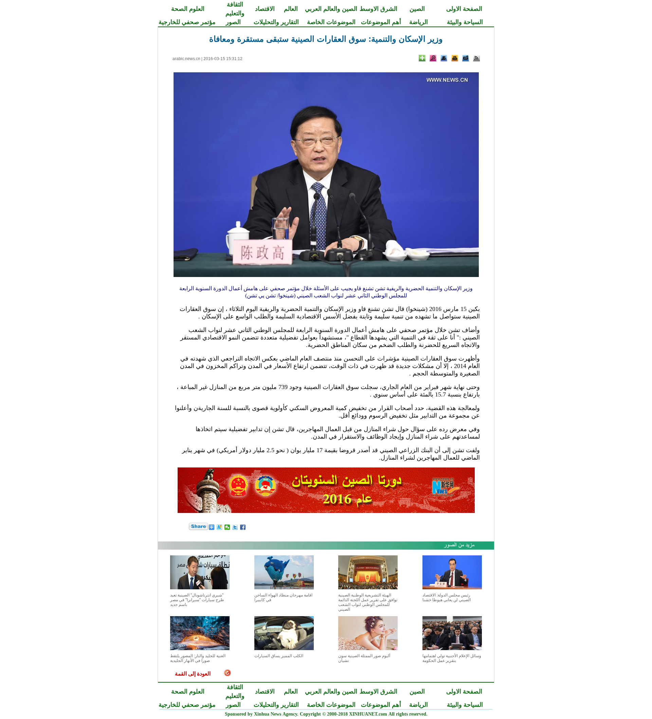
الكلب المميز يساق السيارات (278, 655)
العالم (291, 8)
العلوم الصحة (187, 8)
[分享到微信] (227, 527)
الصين (417, 8)
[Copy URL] (443, 58)
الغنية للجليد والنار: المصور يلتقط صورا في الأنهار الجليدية (197, 658)
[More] (422, 58)
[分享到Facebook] (243, 527)
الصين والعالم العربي (331, 8)
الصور (233, 22)
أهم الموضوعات (381, 22)
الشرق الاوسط (378, 8)
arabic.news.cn (186, 58)
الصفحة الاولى (464, 8)
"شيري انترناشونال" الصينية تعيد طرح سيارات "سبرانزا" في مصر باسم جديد (197, 600)
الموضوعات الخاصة (331, 22)
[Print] (454, 58)
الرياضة (418, 22)
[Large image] (433, 58)
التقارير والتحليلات (276, 22)
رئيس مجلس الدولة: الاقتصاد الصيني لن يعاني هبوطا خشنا (446, 597)
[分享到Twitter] (235, 527)
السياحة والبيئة (465, 22)
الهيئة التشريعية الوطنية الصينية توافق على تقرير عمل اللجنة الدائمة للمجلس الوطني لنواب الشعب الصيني (367, 602)
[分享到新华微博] (219, 527)
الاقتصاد (265, 8)
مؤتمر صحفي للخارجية (187, 22)
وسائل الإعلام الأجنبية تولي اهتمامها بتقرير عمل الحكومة (451, 658)
